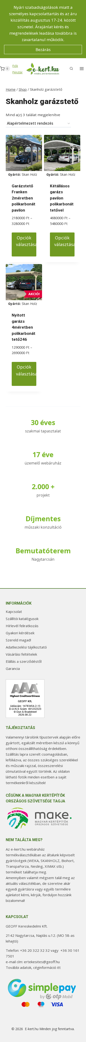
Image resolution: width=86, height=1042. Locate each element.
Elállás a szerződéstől (24, 661)
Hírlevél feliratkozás (22, 625)
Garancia (13, 668)
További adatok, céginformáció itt (33, 967)
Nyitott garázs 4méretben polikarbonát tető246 (23, 327)
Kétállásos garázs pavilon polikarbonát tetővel (62, 198)
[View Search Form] (71, 68)
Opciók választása (26, 241)
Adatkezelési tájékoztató (26, 647)
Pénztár (17, 72)
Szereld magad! (18, 640)
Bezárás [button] (43, 49)
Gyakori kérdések (20, 632)
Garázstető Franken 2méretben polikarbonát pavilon (23, 198)
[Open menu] (81, 68)
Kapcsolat (14, 611)
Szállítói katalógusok (22, 618)
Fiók (15, 66)
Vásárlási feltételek (21, 654)
